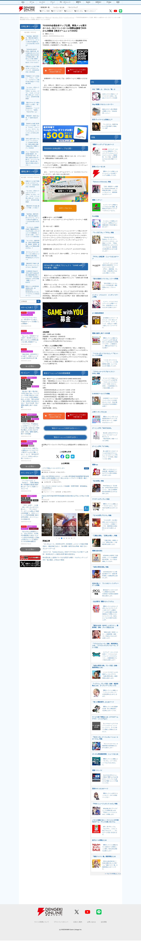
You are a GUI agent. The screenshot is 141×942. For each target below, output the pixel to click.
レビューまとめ (59, 7)
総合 (23, 2)
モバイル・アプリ (58, 17)
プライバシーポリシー (61, 922)
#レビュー (69, 11)
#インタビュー (91, 11)
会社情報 (104, 922)
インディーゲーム (69, 17)
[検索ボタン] (38, 301)
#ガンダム (79, 11)
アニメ (52, 2)
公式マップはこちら (65, 208)
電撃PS (78, 2)
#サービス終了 (58, 11)
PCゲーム (48, 17)
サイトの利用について (41, 922)
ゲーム (32, 2)
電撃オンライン (24, 17)
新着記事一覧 (45, 7)
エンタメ (42, 2)
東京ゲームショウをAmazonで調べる (55, 70)
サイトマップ (73, 7)
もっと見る (29, 366)
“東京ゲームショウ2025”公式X (65, 437)
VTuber (109, 2)
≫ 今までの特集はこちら (113, 873)
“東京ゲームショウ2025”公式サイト (65, 428)
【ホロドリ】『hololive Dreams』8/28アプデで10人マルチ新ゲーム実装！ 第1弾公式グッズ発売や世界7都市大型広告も (65, 553)
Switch (88, 2)
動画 (118, 2)
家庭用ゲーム (40, 17)
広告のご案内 (77, 922)
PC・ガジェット (65, 2)
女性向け (98, 2)
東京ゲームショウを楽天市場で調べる (78, 70)
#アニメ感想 (46, 11)
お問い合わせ (91, 922)
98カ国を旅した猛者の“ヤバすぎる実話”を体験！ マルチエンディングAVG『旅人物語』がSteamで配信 (65, 559)
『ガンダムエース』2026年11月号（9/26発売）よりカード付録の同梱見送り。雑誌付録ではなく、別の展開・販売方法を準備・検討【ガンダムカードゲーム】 (65, 546)
